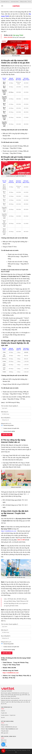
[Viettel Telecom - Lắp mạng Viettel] (16, 6)
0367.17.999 (21, 540)
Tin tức (29, 1)
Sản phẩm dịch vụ (5, 1)
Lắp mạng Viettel (14, 1)
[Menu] (2, 6)
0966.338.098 (8, 37)
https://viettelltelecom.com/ (8, 531)
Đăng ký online (23, 1)
